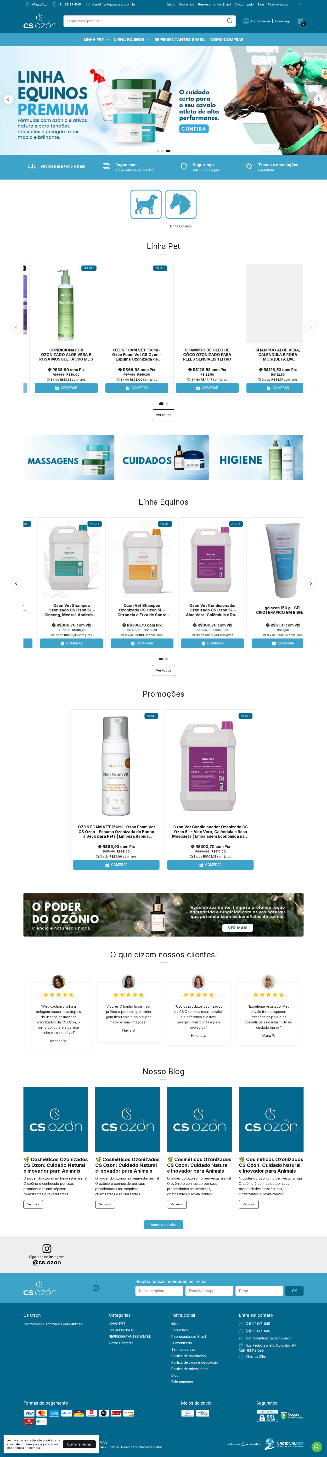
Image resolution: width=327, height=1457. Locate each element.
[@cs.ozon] (47, 1249)
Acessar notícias (163, 1225)
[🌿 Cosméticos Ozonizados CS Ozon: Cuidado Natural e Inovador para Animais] (55, 1120)
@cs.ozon (47, 1262)
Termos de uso (183, 1349)
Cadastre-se (260, 21)
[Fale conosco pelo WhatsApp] (316, 1446)
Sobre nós (186, 4)
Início (171, 4)
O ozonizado (244, 4)
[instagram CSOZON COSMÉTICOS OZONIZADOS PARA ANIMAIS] (300, 4)
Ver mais (33, 1204)
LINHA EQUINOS (129, 39)
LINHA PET (94, 39)
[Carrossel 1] (68, 457)
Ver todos (163, 415)
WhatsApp (39, 4)
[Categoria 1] (146, 204)
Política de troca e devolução (194, 1362)
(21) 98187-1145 (69, 4)
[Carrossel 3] (163, 100)
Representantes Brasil (214, 4)
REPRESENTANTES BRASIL (180, 39)
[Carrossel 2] (163, 457)
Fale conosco (278, 4)
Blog (261, 4)
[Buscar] (229, 20)
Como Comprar (226, 39)
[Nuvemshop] (244, 1445)
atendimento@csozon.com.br (113, 4)
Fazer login (283, 21)
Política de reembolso (188, 1356)
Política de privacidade (189, 1369)
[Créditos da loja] (283, 1444)
